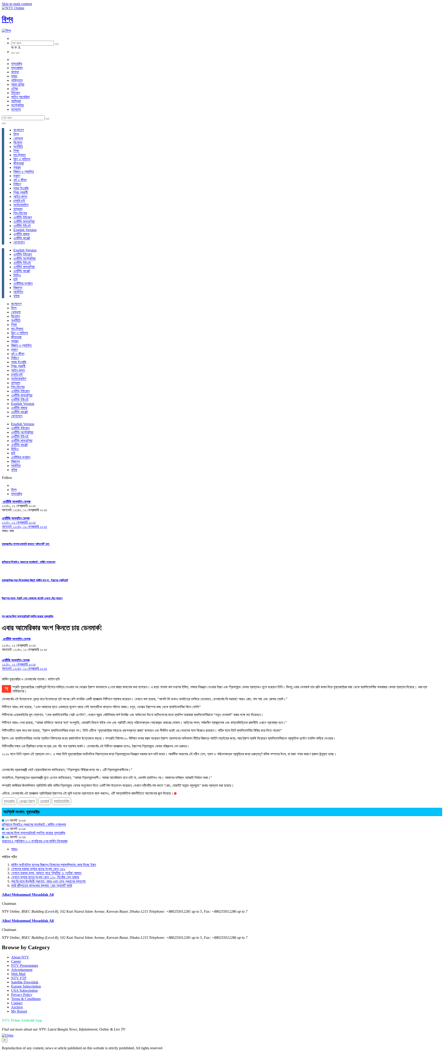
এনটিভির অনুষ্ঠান (23, 283)
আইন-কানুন (20, 197)
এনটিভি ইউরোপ (22, 217)
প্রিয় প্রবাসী (20, 192)
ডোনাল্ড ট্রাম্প (27, 801)
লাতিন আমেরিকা (20, 97)
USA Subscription (24, 990)
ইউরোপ (15, 93)
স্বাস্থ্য (17, 167)
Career (16, 961)
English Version (25, 230)
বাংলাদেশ (18, 130)
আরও (14, 849)
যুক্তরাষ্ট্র (16, 64)
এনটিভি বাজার (21, 234)
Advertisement (21, 970)
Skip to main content (17, 4)
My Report (19, 1011)
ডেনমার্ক (44, 801)
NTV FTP (18, 978)
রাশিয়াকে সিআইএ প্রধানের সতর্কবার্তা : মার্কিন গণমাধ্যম (28, 562)
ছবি (15, 279)
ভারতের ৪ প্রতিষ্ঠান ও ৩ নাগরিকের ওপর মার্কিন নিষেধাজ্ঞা (35, 841)
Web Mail (18, 974)
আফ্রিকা (16, 101)
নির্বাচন (17, 184)
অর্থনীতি (18, 147)
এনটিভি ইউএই (22, 226)
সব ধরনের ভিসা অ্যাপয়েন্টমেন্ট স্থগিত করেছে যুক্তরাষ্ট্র (27, 616)
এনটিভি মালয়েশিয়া (24, 221)
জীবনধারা (18, 163)
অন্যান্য (16, 109)
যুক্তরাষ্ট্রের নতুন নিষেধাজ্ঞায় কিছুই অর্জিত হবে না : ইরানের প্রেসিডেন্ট (35, 580)
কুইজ (16, 296)
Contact (16, 1003)
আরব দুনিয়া (17, 84)
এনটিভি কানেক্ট (21, 238)
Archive (17, 1007)
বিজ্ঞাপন (17, 288)
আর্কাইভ (18, 292)
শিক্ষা (16, 151)
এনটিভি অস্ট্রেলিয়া (24, 258)
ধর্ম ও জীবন (20, 180)
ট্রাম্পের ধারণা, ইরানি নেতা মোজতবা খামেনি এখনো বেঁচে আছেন (32, 598)
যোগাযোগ (19, 242)
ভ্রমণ (16, 176)
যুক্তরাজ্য (17, 68)
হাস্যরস (17, 209)
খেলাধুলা (18, 138)
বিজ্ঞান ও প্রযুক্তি (23, 172)
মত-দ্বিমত (19, 155)
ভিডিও (17, 275)
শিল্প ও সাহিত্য (21, 159)
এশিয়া (14, 89)
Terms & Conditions (26, 999)
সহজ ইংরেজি (21, 188)
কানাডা (15, 72)
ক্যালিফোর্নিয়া (61, 801)
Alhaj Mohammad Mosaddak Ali (28, 895)
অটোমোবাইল (20, 205)
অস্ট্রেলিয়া (17, 105)
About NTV (20, 957)
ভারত (14, 76)
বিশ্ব (7, 19)
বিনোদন (17, 142)
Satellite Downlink (24, 982)
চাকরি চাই (19, 201)
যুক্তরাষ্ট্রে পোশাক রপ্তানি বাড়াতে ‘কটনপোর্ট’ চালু (25, 544)
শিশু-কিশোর (20, 213)
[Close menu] (4, 123)
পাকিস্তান (17, 80)
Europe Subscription (26, 986)
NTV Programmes (24, 965)
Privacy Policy (21, 995)
